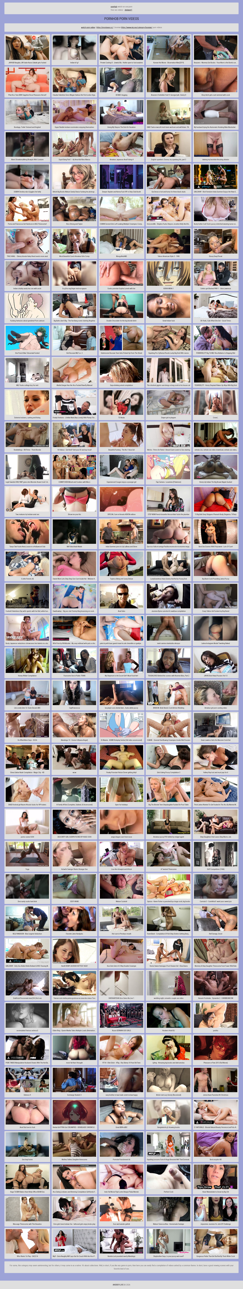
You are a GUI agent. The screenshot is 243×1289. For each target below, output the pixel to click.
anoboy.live (118, 1285)
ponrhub (114, 6)
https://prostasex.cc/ (105, 27)
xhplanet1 (128, 10)
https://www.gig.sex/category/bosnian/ (136, 27)
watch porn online (88, 27)
